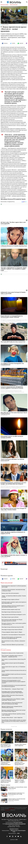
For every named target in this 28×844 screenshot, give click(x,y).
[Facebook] (7, 836)
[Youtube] (18, 836)
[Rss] (21, 837)
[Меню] (1, 2)
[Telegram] (15, 836)
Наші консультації (13, 4)
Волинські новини (4, 4)
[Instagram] (13, 836)
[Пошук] (26, 2)
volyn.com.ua (11, 808)
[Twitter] (10, 836)
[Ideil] (14, 839)
